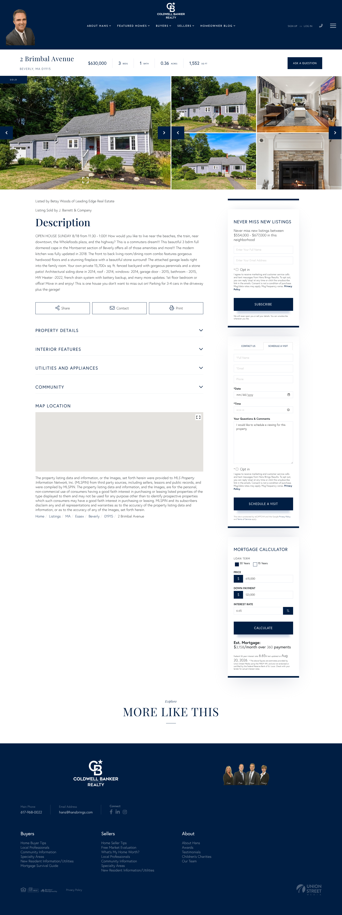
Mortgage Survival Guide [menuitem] (39, 865)
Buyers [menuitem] (162, 26)
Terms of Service (244, 519)
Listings (55, 516)
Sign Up (292, 26)
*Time (237, 403)
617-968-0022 (31, 812)
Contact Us (248, 346)
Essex (79, 516)
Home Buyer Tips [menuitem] (33, 843)
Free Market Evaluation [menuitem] (118, 847)
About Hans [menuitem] (97, 26)
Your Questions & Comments (252, 418)
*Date (237, 388)
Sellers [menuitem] (184, 26)
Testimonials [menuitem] (191, 852)
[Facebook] (111, 812)
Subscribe (263, 304)
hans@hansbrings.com (76, 812)
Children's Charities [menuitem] (196, 856)
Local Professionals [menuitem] (35, 847)
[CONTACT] (305, 63)
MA (67, 516)
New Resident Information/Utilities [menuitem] (47, 861)
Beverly (94, 516)
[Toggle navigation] (333, 26)
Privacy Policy (285, 516)
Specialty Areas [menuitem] (32, 856)
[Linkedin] (118, 812)
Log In (308, 26)
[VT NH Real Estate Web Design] (308, 889)
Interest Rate (243, 604)
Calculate (263, 628)
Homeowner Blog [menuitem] (216, 26)
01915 (108, 516)
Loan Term (242, 558)
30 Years (245, 563)
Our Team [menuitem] (189, 861)
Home (39, 516)
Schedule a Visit (278, 346)
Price (237, 572)
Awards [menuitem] (187, 847)
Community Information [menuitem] (38, 852)
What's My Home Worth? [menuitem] (120, 852)
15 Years (263, 563)
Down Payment (244, 588)
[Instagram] (125, 812)
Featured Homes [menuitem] (132, 26)
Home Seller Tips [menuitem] (114, 843)
